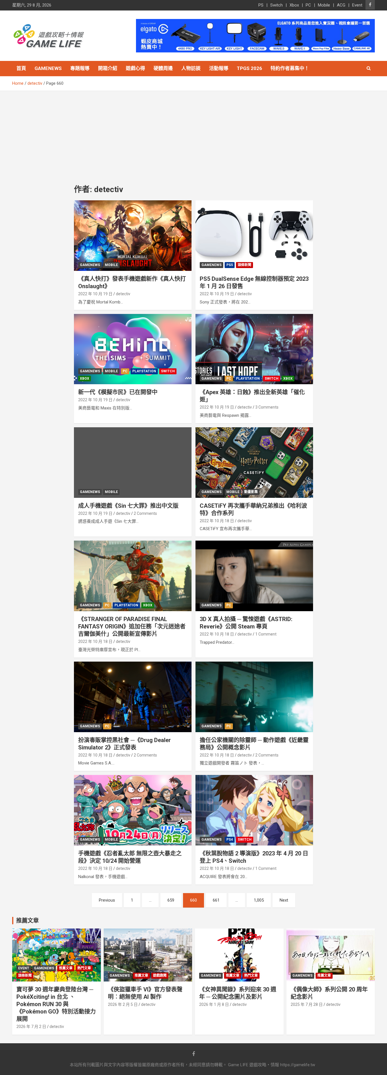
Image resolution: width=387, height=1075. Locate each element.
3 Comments (266, 407)
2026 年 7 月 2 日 (31, 1026)
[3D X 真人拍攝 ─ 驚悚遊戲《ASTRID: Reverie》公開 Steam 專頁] (254, 576)
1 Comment (266, 634)
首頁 (21, 68)
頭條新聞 (244, 265)
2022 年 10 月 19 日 (95, 294)
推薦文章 (66, 968)
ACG (341, 5)
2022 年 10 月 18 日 (217, 521)
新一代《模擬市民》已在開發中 (118, 392)
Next (284, 900)
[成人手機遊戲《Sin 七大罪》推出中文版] (133, 462)
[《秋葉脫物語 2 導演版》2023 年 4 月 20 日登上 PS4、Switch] (254, 810)
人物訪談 (191, 68)
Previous (107, 900)
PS (260, 5)
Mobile (324, 5)
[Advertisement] (193, 133)
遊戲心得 (135, 68)
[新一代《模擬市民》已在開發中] (133, 349)
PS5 (229, 265)
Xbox (294, 5)
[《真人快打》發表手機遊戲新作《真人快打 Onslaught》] (133, 235)
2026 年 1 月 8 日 (214, 1004)
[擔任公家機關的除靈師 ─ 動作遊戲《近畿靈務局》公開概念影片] (254, 696)
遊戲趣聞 (160, 976)
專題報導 (80, 68)
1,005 (259, 900)
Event (357, 5)
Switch (276, 5)
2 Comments (145, 513)
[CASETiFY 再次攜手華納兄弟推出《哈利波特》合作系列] (254, 462)
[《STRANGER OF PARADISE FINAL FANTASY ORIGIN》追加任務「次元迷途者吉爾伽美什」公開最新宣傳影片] (133, 576)
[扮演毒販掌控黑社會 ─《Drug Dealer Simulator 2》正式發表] (133, 696)
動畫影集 (251, 492)
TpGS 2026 (249, 68)
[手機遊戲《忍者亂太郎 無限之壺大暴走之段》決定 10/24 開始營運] (133, 810)
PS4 (229, 840)
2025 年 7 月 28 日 (307, 1004)
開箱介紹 (107, 68)
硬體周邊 (163, 68)
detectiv (123, 294)
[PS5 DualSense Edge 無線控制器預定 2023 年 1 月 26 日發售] (254, 235)
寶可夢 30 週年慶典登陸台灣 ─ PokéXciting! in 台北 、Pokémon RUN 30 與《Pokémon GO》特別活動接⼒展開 (56, 1004)
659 (170, 900)
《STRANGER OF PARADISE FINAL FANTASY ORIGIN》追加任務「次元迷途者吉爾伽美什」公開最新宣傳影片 (132, 626)
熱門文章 (84, 968)
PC (308, 5)
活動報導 (218, 68)
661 (216, 900)
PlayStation (144, 371)
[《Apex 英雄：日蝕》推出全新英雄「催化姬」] (254, 349)
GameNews (48, 68)
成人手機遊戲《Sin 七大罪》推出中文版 (128, 505)
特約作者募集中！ (290, 68)
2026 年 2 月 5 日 (123, 1004)
